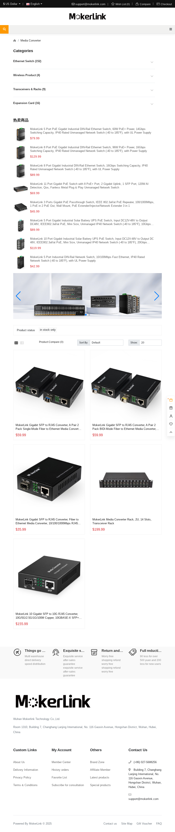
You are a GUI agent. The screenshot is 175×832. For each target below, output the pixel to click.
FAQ (159, 823)
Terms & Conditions (25, 785)
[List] (22, 343)
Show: (134, 342)
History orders (60, 769)
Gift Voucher (144, 823)
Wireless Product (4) (26, 75)
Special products (100, 785)
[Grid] (16, 343)
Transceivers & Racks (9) (29, 89)
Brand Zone (97, 762)
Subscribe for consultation (68, 785)
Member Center (61, 762)
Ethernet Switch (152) (27, 61)
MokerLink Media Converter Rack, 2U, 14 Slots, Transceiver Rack (122, 521)
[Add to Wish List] (80, 403)
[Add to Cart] (80, 413)
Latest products (99, 777)
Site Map (126, 823)
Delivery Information (25, 769)
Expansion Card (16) (26, 103)
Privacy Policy (22, 777)
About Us (19, 762)
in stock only (48, 329)
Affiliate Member (100, 769)
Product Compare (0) (51, 341)
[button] (86, 315)
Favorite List (59, 777)
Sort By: (83, 342)
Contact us (110, 823)
